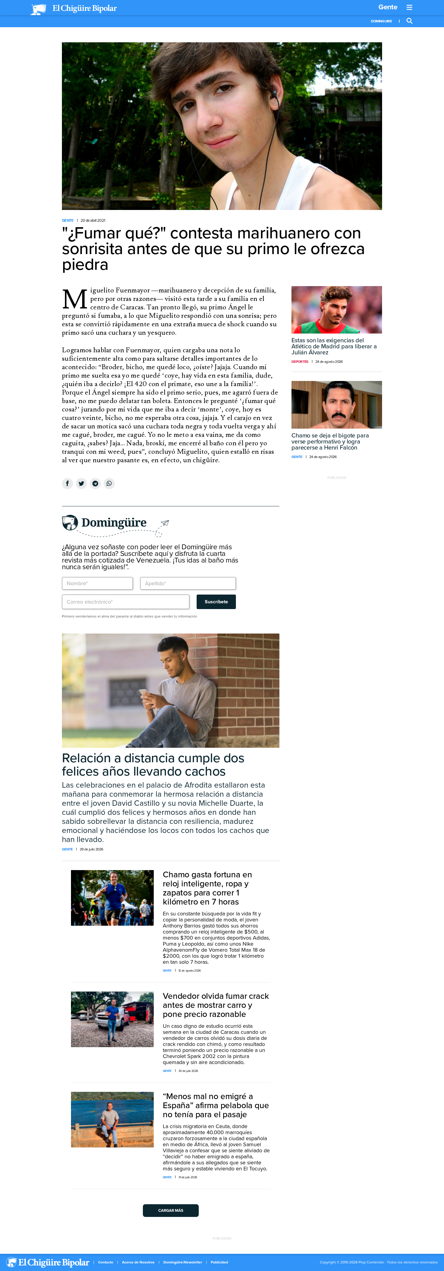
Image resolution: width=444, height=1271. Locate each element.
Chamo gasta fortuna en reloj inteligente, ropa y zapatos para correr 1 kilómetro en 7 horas (207, 888)
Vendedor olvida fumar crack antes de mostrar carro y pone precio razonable (216, 1005)
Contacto (105, 1262)
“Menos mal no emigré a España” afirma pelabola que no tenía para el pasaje (216, 1105)
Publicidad (219, 1262)
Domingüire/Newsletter (182, 1262)
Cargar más (170, 1210)
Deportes (299, 362)
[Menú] (409, 7)
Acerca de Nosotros (138, 1262)
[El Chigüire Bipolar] (73, 9)
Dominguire (381, 21)
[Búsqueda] (409, 21)
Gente (387, 7)
